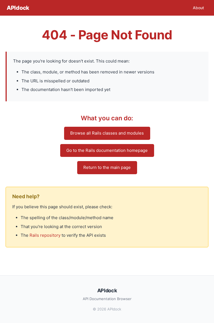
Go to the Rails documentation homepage (107, 150)
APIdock (18, 7)
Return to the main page (107, 167)
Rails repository (45, 235)
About (198, 7)
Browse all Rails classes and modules (107, 133)
